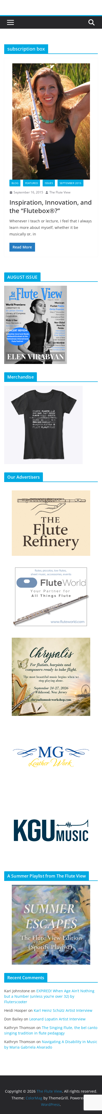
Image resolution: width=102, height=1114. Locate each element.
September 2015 (70, 183)
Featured (31, 183)
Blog (15, 183)
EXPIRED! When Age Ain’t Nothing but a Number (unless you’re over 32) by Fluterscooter (49, 996)
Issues (49, 183)
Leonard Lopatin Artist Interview (57, 1018)
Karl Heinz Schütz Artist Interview (63, 1010)
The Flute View (59, 192)
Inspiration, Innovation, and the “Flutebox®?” (50, 206)
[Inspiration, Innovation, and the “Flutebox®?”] (51, 121)
